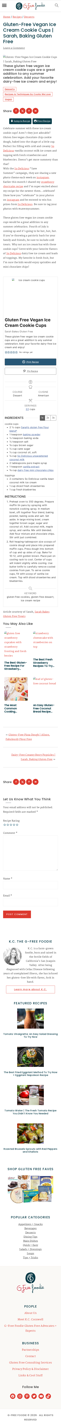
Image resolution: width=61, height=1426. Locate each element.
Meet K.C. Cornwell (30, 1319)
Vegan (8, 99)
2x (47, 417)
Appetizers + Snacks (30, 1224)
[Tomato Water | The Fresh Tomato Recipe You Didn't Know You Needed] (30, 1096)
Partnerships (30, 1350)
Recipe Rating (11, 821)
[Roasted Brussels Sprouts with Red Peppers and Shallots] (30, 1134)
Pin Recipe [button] (32, 371)
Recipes (17, 17)
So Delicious (21, 169)
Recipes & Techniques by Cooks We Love (28, 94)
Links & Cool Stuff (30, 1375)
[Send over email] (35, 111)
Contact (30, 1356)
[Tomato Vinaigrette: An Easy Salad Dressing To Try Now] (30, 1019)
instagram (43, 178)
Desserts (29, 17)
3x (53, 417)
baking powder (31, 434)
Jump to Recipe (21, 121)
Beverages (30, 1229)
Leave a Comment (14, 48)
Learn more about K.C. (30, 989)
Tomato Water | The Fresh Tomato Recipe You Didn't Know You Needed (30, 1112)
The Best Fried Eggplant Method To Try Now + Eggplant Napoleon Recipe (30, 1074)
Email (7, 896)
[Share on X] (22, 111)
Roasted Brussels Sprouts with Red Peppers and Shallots (30, 1150)
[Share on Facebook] (16, 111)
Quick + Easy (30, 1245)
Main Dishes (30, 1241)
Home (6, 17)
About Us (30, 1313)
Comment (10, 833)
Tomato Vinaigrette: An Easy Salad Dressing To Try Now (30, 1035)
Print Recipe (43, 121)
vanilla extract (31, 466)
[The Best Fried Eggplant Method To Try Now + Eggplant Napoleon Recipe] (30, 1057)
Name (7, 879)
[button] (6, 352)
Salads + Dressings (30, 1249)
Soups (30, 1254)
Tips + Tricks (30, 1258)
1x (42, 417)
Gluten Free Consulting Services (30, 1363)
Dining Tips (30, 1237)
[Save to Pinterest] (29, 111)
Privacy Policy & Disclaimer (30, 1369)
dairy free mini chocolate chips (35, 470)
